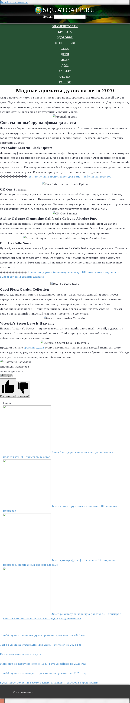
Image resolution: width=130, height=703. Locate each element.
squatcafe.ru (69, 10)
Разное (65, 82)
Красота (65, 31)
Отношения (65, 43)
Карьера (65, 70)
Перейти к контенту (14, 2)
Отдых (64, 76)
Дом (65, 65)
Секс (65, 48)
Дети (65, 54)
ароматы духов (34, 347)
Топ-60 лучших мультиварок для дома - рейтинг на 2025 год (69, 176)
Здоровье (65, 37)
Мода (64, 59)
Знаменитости (65, 26)
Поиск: (48, 16)
